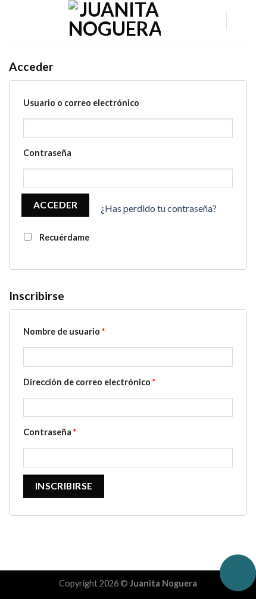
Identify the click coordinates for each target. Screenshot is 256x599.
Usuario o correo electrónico (81, 103)
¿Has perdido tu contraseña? (159, 208)
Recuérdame (63, 237)
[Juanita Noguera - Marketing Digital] (114, 21)
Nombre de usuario (64, 331)
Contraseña (47, 153)
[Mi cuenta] (211, 21)
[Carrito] (241, 21)
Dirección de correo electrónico (89, 382)
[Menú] (16, 20)
